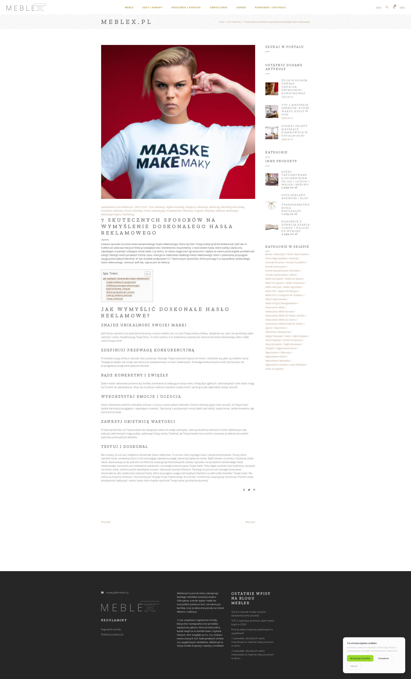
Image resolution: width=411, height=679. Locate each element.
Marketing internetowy (232, 207)
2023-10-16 (140, 207)
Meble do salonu (294, 279)
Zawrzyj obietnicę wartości (119, 295)
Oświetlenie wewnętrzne (277, 332)
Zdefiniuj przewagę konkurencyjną (122, 285)
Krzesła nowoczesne (275, 267)
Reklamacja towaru (111, 214)
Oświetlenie (280, 328)
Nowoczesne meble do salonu (280, 320)
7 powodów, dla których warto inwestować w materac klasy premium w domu (252, 642)
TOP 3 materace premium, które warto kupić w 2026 (295, 109)
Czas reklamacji (234, 22)
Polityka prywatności (112, 634)
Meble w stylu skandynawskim (281, 303)
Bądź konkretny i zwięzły (118, 288)
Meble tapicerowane (276, 299)
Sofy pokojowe (300, 336)
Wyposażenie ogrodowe (277, 361)
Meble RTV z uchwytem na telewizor (284, 295)
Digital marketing (175, 207)
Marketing (214, 207)
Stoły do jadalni (273, 344)
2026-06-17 (287, 118)
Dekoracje (279, 254)
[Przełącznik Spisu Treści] (146, 274)
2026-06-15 (287, 139)
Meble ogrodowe (292, 287)
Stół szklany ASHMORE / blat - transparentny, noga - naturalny (295, 203)
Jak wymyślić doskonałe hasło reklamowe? (126, 278)
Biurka (268, 254)
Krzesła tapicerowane (276, 275)
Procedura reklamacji (112, 211)
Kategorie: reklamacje (197, 207)
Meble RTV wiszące (288, 291)
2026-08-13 (287, 97)
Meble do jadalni (274, 279)
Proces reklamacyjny (154, 211)
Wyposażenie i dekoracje (278, 352)
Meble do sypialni (274, 283)
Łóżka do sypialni (274, 369)
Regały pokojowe (273, 336)
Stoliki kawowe (273, 340)
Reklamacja (232, 211)
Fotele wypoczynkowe (276, 258)
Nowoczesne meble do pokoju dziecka (284, 315)
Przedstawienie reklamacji (179, 211)
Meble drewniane (295, 283)
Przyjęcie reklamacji (204, 211)
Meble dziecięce (273, 287)
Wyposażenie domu (286, 348)
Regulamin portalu (111, 629)
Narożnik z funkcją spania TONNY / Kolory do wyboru (295, 226)
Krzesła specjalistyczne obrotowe (282, 271)
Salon (287, 336)
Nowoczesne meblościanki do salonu (284, 324)
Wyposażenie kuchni (275, 356)
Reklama (220, 211)
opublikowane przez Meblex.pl (116, 207)
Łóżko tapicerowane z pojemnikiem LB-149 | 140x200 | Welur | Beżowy (295, 178)
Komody (294, 258)
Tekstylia (269, 348)
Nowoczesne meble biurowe (279, 311)
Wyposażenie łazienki (276, 365)
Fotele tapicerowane (297, 254)
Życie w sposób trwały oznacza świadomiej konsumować (294, 87)
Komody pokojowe (274, 262)
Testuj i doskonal (114, 298)
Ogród (268, 328)
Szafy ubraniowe (292, 344)
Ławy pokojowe (297, 365)
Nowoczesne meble (275, 307)
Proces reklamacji (134, 211)
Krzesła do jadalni (295, 262)
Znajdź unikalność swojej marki (121, 282)
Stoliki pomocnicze (292, 340)
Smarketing (128, 214)
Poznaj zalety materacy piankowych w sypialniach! (294, 130)
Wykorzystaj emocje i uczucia (120, 292)
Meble (293, 275)
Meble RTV (270, 291)
